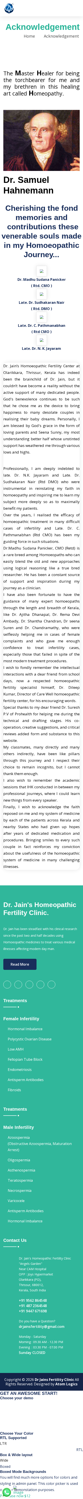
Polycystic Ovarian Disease (30, 1039)
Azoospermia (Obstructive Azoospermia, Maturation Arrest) (40, 1143)
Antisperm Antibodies (26, 1079)
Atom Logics (66, 1384)
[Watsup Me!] (6, 1491)
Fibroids (14, 1089)
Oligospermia (19, 1160)
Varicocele (16, 1200)
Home (29, 36)
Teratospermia (20, 1180)
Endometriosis (20, 1069)
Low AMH (16, 1049)
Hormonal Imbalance (25, 1028)
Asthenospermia (21, 1170)
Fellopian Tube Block (25, 1059)
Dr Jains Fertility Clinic (54, 1379)
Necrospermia (19, 1190)
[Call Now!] (20, 1490)
